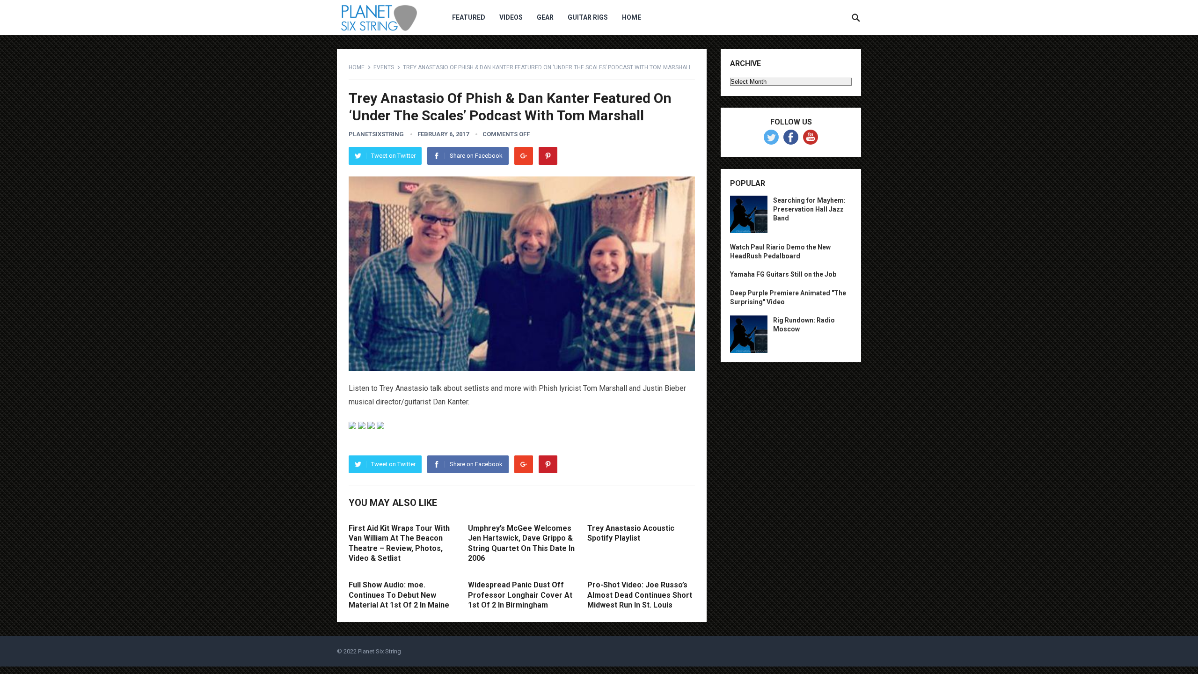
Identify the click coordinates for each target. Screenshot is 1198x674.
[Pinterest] (548, 156)
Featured (468, 17)
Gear (545, 17)
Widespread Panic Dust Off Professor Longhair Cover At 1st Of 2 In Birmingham (520, 594)
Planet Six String (379, 651)
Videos (511, 17)
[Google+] (523, 156)
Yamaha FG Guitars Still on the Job (783, 274)
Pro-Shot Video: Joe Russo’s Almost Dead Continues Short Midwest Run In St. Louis (639, 594)
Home (631, 17)
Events (383, 67)
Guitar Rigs (588, 17)
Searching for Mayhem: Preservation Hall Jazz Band (809, 209)
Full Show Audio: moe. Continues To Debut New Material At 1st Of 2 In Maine (399, 594)
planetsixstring (376, 134)
